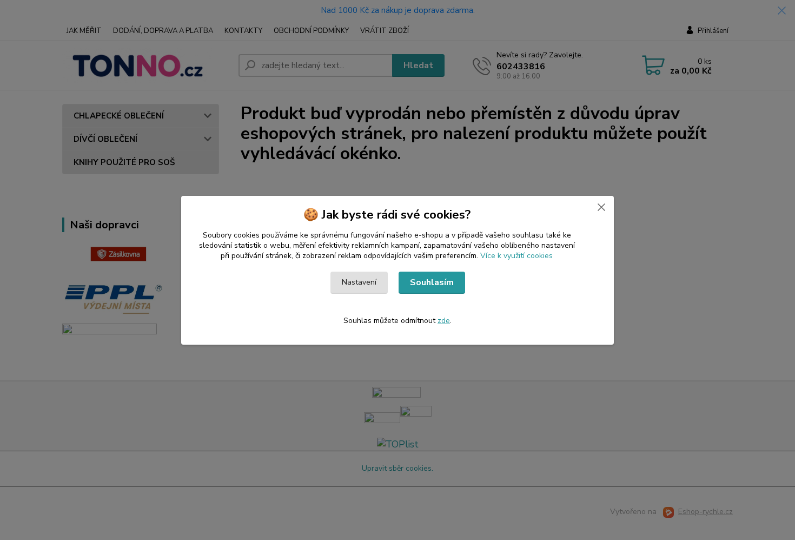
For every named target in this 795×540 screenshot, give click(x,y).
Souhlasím (432, 282)
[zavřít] (601, 206)
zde (444, 320)
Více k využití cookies (516, 256)
